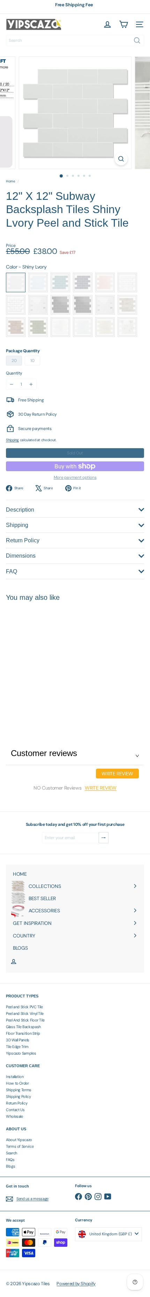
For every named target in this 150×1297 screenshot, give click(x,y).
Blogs (10, 1166)
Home (10, 181)
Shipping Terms (18, 1089)
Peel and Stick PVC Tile (24, 1006)
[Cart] (123, 24)
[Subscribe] (103, 837)
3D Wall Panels (17, 1040)
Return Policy (16, 1103)
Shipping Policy (18, 1096)
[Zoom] (120, 158)
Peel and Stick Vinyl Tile (25, 1013)
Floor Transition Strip (23, 1033)
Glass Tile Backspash (23, 1026)
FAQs (10, 1159)
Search (11, 1153)
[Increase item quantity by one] (31, 384)
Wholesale (14, 1116)
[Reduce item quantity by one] (11, 384)
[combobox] (75, 40)
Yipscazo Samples (21, 1053)
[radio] (15, 282)
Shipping (12, 440)
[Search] (137, 40)
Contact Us (15, 1109)
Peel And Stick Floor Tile (25, 1020)
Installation (15, 1076)
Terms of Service (19, 1146)
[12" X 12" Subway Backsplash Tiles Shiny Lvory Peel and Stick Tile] (49, 661)
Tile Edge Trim (17, 1046)
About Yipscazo (19, 1139)
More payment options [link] (75, 477)
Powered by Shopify (76, 1284)
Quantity (14, 373)
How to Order (17, 1083)
